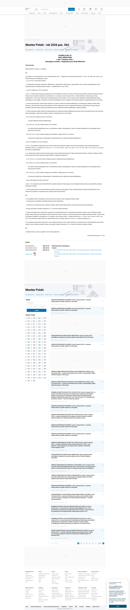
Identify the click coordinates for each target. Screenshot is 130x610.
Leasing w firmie (68, 580)
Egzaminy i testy (42, 594)
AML (79, 581)
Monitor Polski (36, 39)
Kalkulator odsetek (69, 594)
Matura (40, 598)
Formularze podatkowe (96, 596)
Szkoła (40, 591)
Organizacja (28, 590)
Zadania (27, 593)
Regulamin (64, 606)
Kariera (71, 606)
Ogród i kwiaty (94, 580)
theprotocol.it (94, 598)
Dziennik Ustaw (39, 49)
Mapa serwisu (96, 606)
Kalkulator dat (68, 590)
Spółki (66, 575)
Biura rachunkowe (82, 571)
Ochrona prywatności (36, 606)
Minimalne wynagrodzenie (83, 591)
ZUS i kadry (27, 578)
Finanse (93, 577)
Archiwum (93, 591)
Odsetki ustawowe (82, 596)
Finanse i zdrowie (69, 581)
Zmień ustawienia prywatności (51, 606)
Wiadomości (94, 573)
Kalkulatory (67, 587)
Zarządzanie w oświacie (44, 596)
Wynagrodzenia (42, 575)
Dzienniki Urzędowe (59, 49)
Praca (53, 580)
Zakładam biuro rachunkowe (84, 573)
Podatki (27, 573)
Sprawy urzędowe (55, 578)
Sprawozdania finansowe (83, 580)
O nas (26, 606)
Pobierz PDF (28, 254)
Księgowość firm (29, 571)
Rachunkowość (28, 575)
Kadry (39, 13)
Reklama (88, 606)
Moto (77, 13)
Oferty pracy (94, 599)
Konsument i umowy (56, 577)
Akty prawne (55, 587)
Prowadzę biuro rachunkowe (84, 575)
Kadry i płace (28, 596)
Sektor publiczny (53, 13)
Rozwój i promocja (29, 594)
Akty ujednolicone (29, 49)
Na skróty (93, 587)
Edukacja (93, 13)
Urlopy (40, 578)
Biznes (44, 13)
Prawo (61, 13)
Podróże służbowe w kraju (83, 590)
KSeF (99, 13)
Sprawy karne (55, 575)
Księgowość (32, 13)
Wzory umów (94, 594)
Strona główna (28, 39)
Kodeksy (53, 598)
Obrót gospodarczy (29, 577)
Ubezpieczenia (42, 577)
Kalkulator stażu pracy (69, 596)
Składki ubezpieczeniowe (83, 593)
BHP (39, 580)
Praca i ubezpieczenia (69, 577)
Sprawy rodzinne (55, 573)
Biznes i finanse (68, 573)
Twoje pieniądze (69, 13)
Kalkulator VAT (68, 593)
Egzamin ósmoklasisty (43, 599)
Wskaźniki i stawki (82, 587)
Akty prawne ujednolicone (57, 596)
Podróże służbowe (82, 594)
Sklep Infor (54, 581)
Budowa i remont (95, 578)
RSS (76, 606)
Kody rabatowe (94, 593)
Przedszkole (41, 590)
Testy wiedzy (41, 601)
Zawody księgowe (29, 580)
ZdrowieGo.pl (94, 590)
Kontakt (82, 606)
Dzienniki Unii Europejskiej (71, 49)
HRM (40, 581)
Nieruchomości (84, 13)
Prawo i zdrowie (55, 583)
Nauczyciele (41, 593)
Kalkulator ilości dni (69, 591)
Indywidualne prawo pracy (44, 573)
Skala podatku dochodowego (84, 598)
